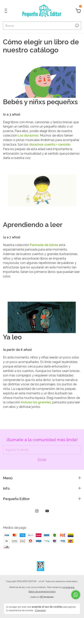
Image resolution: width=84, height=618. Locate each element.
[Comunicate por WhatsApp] (75, 594)
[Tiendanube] (42, 597)
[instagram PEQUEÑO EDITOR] (37, 511)
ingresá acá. (68, 587)
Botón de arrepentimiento (42, 591)
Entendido (40, 610)
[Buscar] (76, 25)
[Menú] (6, 11)
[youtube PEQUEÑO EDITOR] (47, 511)
